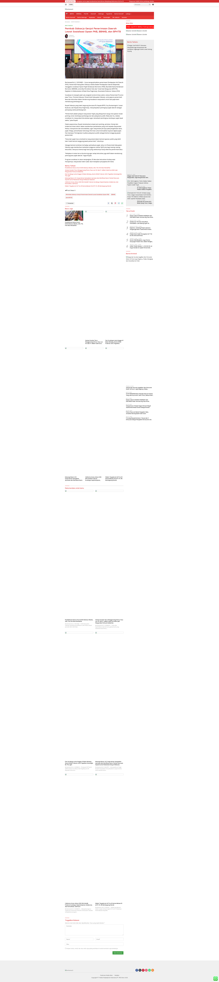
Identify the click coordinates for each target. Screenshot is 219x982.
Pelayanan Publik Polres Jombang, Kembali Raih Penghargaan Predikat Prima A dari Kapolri (108, 1)
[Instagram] (146, 970)
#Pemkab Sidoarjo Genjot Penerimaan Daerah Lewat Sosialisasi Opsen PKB (87, 194)
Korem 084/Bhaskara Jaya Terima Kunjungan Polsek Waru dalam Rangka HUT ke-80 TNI (141, 240)
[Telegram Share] (118, 203)
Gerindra (124, 17)
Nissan (99, 17)
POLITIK (86, 14)
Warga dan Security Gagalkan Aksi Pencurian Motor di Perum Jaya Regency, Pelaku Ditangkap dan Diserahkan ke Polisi (139, 388)
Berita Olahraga (82, 17)
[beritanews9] (69, 9)
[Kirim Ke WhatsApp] (122, 203)
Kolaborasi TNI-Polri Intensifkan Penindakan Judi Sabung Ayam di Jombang (139, 222)
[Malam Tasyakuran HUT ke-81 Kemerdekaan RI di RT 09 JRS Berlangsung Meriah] (114, 411)
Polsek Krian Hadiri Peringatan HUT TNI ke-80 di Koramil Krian (141, 234)
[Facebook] (136, 970)
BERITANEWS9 (69, 25)
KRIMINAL (79, 14)
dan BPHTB (69, 197)
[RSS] (152, 970)
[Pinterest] (143, 970)
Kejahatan (92, 17)
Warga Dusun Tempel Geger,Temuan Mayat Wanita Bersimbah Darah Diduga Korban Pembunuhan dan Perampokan (138, 406)
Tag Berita (109, 14)
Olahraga (101, 14)
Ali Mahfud (71, 35)
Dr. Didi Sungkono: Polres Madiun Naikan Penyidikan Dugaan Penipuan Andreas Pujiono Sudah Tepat (144, 188)
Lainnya (128, 14)
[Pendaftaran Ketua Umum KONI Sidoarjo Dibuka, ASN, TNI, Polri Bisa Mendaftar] (74, 216)
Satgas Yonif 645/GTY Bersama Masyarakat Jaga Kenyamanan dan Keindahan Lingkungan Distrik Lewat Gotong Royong (140, 176)
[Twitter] (140, 970)
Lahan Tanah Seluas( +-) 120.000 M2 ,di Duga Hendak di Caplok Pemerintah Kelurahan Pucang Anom (141, 246)
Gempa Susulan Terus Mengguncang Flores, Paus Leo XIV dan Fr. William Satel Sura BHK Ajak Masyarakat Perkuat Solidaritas (91, 170)
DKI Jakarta (115, 17)
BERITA (72, 14)
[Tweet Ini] (112, 203)
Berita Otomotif (118, 14)
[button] (149, 4)
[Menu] (66, 4)
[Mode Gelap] (153, 4)
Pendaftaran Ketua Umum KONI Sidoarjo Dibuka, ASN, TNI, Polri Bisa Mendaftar (87, 168)
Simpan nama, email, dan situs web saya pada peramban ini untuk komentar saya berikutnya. (92, 948)
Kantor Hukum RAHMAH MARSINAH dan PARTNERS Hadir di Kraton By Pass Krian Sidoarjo (141, 216)
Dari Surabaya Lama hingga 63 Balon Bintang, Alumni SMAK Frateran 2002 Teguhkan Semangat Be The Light (93, 174)
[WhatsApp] (149, 970)
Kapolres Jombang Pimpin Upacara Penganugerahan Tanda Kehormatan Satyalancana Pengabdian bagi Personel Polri (141, 228)
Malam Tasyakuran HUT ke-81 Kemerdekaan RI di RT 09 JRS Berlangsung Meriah (88, 186)
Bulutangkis (107, 17)
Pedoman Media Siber (106, 975)
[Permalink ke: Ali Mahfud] (66, 36)
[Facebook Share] (108, 203)
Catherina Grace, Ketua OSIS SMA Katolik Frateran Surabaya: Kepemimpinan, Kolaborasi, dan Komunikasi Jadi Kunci (91, 182)
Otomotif (93, 14)
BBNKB (113, 194)
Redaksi (117, 975)
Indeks (71, 4)
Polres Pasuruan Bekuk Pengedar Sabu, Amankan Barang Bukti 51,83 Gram (137, 412)
